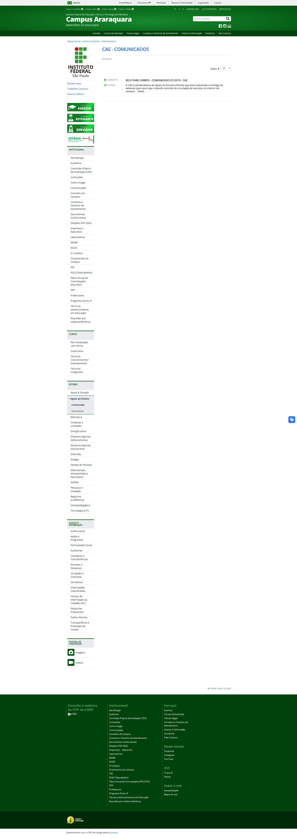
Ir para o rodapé (125, 9)
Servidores (77, 582)
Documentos (78, 411)
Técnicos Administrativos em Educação (80, 309)
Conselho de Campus (78, 195)
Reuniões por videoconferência (80, 320)
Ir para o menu (92, 9)
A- (183, 9)
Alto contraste (209, 9)
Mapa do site (225, 9)
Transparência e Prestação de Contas (80, 626)
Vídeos (79, 662)
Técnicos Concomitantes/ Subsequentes (80, 360)
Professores (77, 295)
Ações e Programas (77, 538)
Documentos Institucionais (78, 216)
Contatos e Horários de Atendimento (160, 33)
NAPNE (75, 482)
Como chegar (78, 182)
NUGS (74, 247)
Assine (167, 776)
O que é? (168, 772)
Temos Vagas (132, 33)
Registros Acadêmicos (77, 498)
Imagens (80, 652)
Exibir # (216, 68)
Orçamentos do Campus (79, 260)
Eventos (96, 33)
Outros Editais (75, 94)
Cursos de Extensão (113, 33)
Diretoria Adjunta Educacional (81, 447)
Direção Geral (78, 431)
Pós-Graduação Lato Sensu (79, 344)
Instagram (169, 755)
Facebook (169, 751)
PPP (73, 290)
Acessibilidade (192, 9)
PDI (72, 267)
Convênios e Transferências (79, 557)
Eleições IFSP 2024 (81, 223)
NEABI (74, 242)
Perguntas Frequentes (77, 610)
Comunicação (78, 187)
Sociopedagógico (80, 505)
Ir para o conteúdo (74, 9)
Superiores (77, 351)
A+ (175, 9)
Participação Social (81, 545)
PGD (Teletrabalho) (81, 272)
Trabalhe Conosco (77, 88)
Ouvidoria (210, 33)
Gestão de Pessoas (81, 464)
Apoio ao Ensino (91, 41)
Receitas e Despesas (76, 566)
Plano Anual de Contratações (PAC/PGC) (79, 281)
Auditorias (76, 550)
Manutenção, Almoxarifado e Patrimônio (79, 473)
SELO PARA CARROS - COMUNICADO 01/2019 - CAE (156, 80)
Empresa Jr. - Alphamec (78, 230)
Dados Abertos (79, 617)
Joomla (113, 832)
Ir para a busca (109, 9)
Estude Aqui (74, 83)
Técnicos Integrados (77, 370)
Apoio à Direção (80, 392)
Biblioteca (76, 417)
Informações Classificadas (78, 589)
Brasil (76, 2)
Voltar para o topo (220, 688)
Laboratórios (78, 237)
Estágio (75, 459)
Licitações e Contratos (77, 575)
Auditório (76, 163)
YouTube (168, 759)
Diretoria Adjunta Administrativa (81, 438)
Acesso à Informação (192, 33)
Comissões (77, 177)
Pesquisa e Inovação (77, 489)
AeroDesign (77, 157)
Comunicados (78, 405)
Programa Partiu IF (81, 300)
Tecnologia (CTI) (80, 510)
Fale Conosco (224, 33)
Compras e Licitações (77, 424)
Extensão (76, 454)
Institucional (78, 531)
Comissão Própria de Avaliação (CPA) (81, 170)
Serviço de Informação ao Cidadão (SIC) (79, 600)
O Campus (77, 253)
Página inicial (74, 41)
